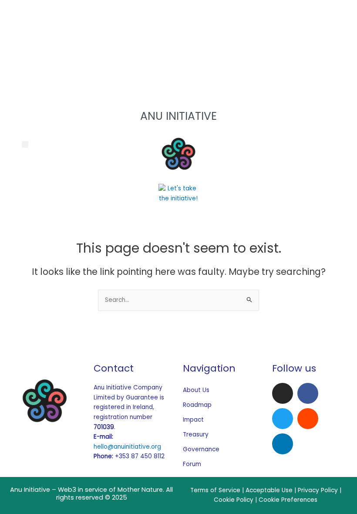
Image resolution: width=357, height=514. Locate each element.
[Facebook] (178, 32)
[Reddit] (178, 69)
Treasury (196, 434)
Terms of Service (215, 490)
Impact (193, 420)
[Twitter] (178, 50)
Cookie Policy (233, 500)
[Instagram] (178, 13)
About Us (196, 390)
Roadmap (197, 405)
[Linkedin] (282, 443)
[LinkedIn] (178, 87)
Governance (201, 449)
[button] (25, 144)
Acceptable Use (269, 490)
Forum (192, 464)
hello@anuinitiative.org (127, 447)
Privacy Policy (318, 490)
